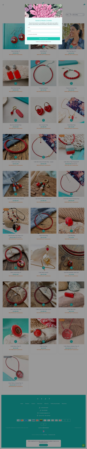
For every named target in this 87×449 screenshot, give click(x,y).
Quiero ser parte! (43, 38)
